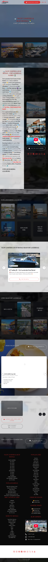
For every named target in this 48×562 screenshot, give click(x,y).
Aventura (36, 458)
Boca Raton (36, 459)
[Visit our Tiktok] (33, 154)
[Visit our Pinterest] (19, 551)
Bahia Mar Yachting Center (12, 486)
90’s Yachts (12, 467)
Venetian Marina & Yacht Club (12, 494)
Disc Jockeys (12, 506)
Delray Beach (36, 467)
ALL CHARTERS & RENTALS (12, 478)
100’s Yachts (12, 469)
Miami (36, 477)
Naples (36, 480)
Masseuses (12, 508)
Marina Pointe (12, 489)
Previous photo (39, 129)
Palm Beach (36, 485)
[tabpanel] (36, 125)
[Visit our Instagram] (31, 154)
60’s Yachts (12, 463)
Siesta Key (36, 491)
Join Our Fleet (12, 479)
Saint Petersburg (36, 490)
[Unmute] (24, 35)
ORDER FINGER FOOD (12, 346)
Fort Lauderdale (36, 470)
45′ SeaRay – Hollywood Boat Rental (20, 270)
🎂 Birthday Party (36, 510)
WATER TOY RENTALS (12, 516)
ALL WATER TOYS (12, 537)
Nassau (36, 482)
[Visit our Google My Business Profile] (28, 154)
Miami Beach (36, 479)
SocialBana (12, 533)
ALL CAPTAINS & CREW (12, 511)
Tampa (36, 493)
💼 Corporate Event (36, 511)
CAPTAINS (12, 500)
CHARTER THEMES (36, 505)
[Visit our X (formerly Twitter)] (42, 154)
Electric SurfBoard (12, 520)
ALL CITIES (36, 494)
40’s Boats (12, 475)
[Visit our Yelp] (32, 551)
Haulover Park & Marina (12, 488)
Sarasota (36, 487)
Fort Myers (36, 471)
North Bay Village (36, 483)
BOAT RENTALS (12, 470)
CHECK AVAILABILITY (12, 476)
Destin (36, 468)
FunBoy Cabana (12, 525)
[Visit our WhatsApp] (39, 154)
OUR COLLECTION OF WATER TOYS (12, 439)
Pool (12, 530)
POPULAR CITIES (36, 455)
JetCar (12, 527)
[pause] (23, 35)
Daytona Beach (36, 464)
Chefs (12, 503)
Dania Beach (36, 462)
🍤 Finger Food (36, 500)
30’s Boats (12, 473)
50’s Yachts (12, 461)
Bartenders (12, 505)
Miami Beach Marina (12, 491)
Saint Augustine (36, 488)
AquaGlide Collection (12, 519)
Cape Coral (36, 461)
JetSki (12, 528)
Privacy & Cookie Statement (24, 560)
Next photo (42, 129)
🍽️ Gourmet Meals (36, 502)
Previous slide (3, 267)
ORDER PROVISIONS (36, 497)
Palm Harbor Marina (12, 492)
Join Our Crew (12, 512)
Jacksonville (36, 474)
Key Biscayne (36, 476)
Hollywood (36, 473)
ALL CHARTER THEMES (36, 513)
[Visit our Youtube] (44, 154)
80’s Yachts (12, 466)
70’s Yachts (12, 464)
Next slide (44, 267)
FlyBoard (12, 523)
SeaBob (12, 531)
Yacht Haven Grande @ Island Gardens (12, 495)
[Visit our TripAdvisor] (36, 154)
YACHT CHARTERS (12, 460)
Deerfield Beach (36, 465)
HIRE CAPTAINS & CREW (12, 497)
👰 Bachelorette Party (36, 508)
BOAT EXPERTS (36, 517)
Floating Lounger (12, 522)
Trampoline (12, 534)
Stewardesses (12, 502)
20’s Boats (12, 472)
